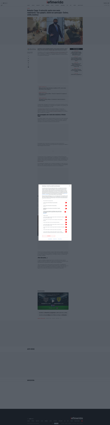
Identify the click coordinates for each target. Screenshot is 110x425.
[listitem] (55, 200)
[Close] (70, 186)
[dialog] (55, 212)
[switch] (66, 202)
